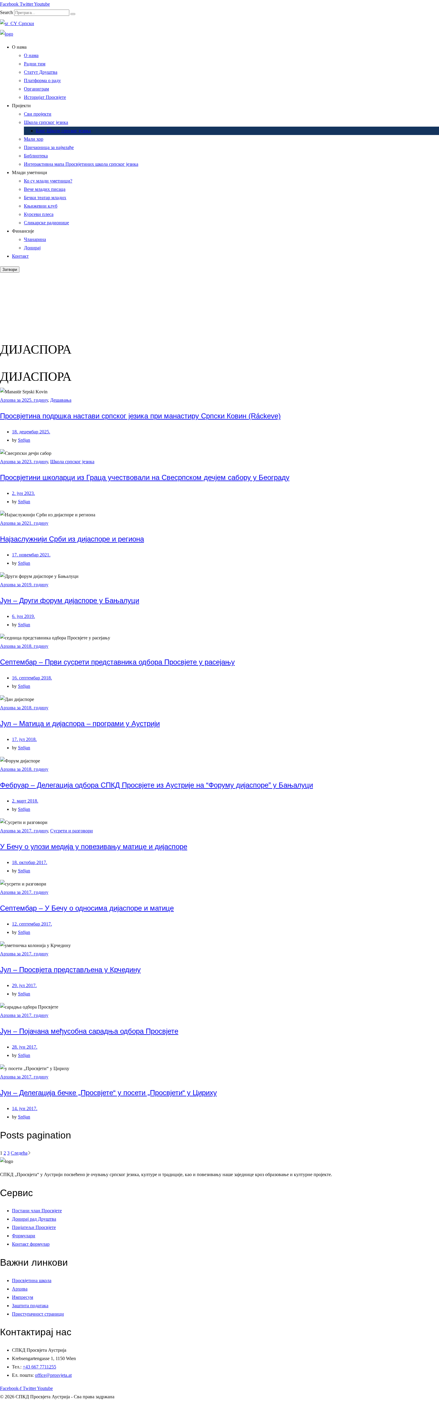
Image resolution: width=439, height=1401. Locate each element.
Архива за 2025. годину (24, 400)
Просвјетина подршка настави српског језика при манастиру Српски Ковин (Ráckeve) (140, 416)
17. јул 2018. (24, 739)
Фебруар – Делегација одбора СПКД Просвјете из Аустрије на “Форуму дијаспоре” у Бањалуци (156, 785)
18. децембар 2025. (31, 431)
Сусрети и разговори (71, 830)
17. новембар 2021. (31, 554)
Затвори (9, 269)
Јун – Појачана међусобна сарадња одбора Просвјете (89, 1031)
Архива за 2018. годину (24, 646)
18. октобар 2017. (29, 862)
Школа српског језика (72, 461)
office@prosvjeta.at (53, 1375)
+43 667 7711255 (39, 1366)
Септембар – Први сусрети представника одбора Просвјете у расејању (117, 662)
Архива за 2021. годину (24, 523)
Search (6, 12)
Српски (25, 23)
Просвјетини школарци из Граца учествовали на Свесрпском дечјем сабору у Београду (144, 477)
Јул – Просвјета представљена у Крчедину (70, 970)
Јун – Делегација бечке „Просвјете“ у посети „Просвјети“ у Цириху (108, 1093)
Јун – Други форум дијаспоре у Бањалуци (69, 600)
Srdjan (24, 440)
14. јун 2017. (24, 1108)
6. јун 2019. (23, 616)
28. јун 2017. (24, 1046)
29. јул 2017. (24, 985)
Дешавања (60, 400)
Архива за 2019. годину (24, 584)
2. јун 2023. (23, 493)
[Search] (72, 14)
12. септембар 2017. (32, 923)
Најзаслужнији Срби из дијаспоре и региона (72, 539)
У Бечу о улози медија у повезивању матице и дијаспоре (93, 847)
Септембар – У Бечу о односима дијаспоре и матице (87, 908)
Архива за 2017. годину (24, 830)
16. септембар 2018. (32, 677)
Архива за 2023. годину (24, 461)
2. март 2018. (25, 800)
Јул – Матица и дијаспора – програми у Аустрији (80, 723)
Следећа (19, 1153)
